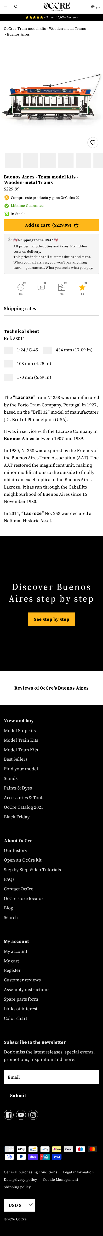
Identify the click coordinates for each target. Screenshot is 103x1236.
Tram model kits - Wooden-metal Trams (51, 28)
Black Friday (17, 817)
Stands (10, 778)
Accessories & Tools (24, 797)
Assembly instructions (26, 989)
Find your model (21, 768)
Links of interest (20, 1008)
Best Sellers (15, 759)
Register (12, 970)
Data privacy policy (20, 1179)
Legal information (78, 1172)
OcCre (9, 28)
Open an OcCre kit (22, 860)
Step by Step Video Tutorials (32, 869)
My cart (11, 961)
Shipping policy (17, 1186)
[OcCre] (57, 6)
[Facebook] (9, 1115)
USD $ (15, 1205)
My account (15, 951)
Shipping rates (20, 308)
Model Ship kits (20, 730)
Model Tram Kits (21, 749)
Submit (18, 1095)
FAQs (9, 879)
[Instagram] (33, 1115)
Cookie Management (60, 1179)
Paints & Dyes (18, 788)
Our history (15, 850)
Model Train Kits (21, 740)
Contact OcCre (18, 889)
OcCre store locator (23, 898)
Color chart (15, 1018)
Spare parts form (21, 999)
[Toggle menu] (5, 6)
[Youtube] (21, 1115)
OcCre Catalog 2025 (24, 807)
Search (11, 917)
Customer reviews (22, 980)
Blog (8, 908)
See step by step (51, 619)
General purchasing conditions (30, 1172)
